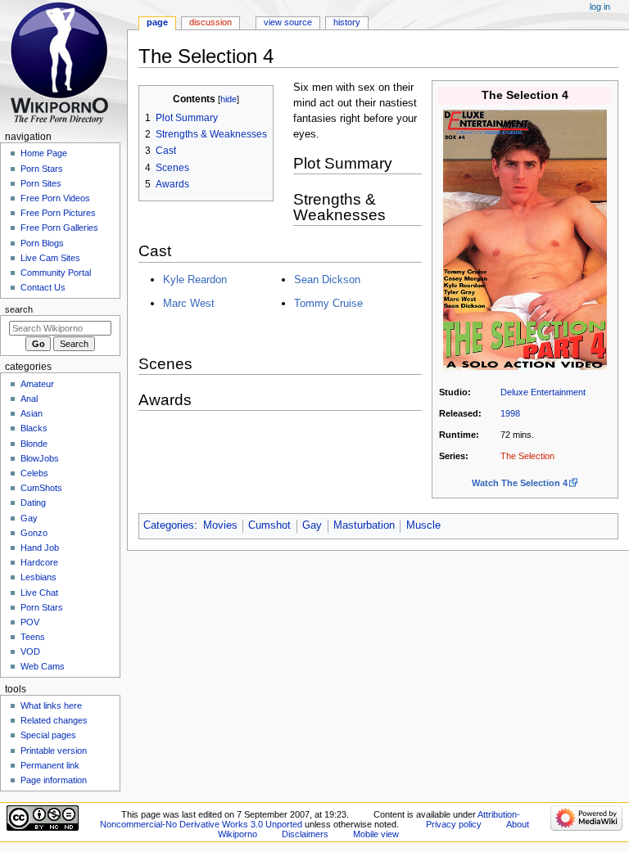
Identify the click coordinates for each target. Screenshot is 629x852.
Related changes (54, 720)
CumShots (41, 488)
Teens (32, 637)
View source (288, 22)
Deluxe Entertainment (543, 392)
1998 (510, 413)
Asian (31, 413)
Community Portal (55, 272)
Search (19, 309)
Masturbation (364, 525)
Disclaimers (305, 834)
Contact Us (43, 287)
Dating (33, 502)
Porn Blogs (42, 243)
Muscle (423, 525)
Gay (312, 525)
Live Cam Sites (50, 258)
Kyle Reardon (195, 279)
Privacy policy (454, 824)
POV (29, 622)
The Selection (527, 456)
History (346, 22)
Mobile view (376, 834)
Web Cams (42, 666)
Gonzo (34, 533)
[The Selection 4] (525, 239)
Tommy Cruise (328, 303)
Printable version (53, 750)
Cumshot (269, 525)
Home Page (43, 153)
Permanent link (49, 765)
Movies (220, 525)
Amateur (37, 384)
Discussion (210, 22)
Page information (53, 780)
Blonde (34, 444)
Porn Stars (41, 169)
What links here (51, 705)
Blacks (34, 428)
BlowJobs (39, 458)
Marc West (189, 303)
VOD (30, 651)
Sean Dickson (327, 279)
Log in (600, 6)
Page (157, 22)
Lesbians (38, 577)
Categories (168, 525)
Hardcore (39, 562)
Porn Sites (40, 183)
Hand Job (39, 547)
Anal (29, 398)
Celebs (34, 473)
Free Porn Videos (55, 198)
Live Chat (39, 592)
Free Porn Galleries (59, 227)
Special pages (48, 735)
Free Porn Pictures (58, 213)
